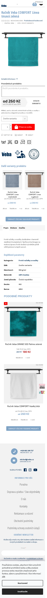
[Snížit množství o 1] (10, 128)
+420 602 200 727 (26, 452)
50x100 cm (25, 209)
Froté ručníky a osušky (28, 260)
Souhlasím (22, 591)
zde (3, 576)
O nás (23, 499)
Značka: (9, 23)
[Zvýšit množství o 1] (10, 125)
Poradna (23, 484)
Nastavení (22, 583)
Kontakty (23, 506)
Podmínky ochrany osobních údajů (23, 528)
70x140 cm (13, 209)
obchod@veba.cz (27, 460)
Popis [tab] (6, 228)
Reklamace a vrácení (23, 513)
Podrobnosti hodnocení (33, 21)
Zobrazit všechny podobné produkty (23, 429)
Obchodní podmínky (23, 521)
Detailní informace (8, 79)
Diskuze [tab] (13, 228)
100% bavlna (24, 275)
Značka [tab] (22, 228)
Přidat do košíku (25, 127)
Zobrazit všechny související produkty (23, 219)
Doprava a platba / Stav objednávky (23, 492)
